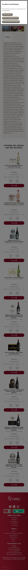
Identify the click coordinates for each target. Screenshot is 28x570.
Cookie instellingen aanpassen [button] (11, 21)
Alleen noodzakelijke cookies (10, 18)
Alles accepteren (7, 14)
